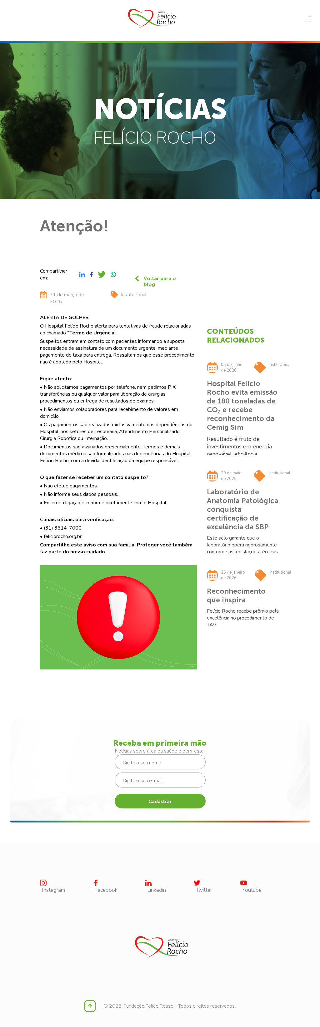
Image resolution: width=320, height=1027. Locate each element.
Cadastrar (160, 801)
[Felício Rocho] (150, 18)
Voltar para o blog (160, 278)
